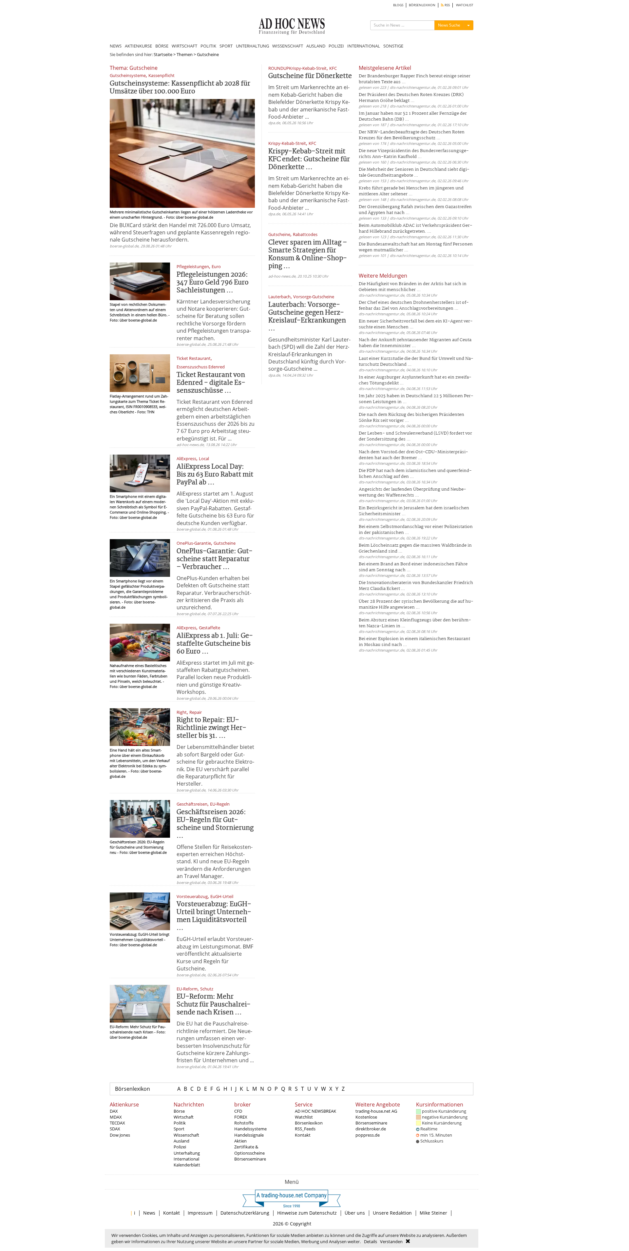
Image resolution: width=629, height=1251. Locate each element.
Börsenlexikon (132, 1088)
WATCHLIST (464, 5)
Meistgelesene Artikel (385, 67)
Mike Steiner (433, 1213)
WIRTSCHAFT (184, 46)
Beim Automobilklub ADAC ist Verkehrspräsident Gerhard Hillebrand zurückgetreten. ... (415, 228)
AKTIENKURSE (138, 46)
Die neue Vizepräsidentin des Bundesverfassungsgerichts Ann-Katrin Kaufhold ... (414, 153)
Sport (179, 1129)
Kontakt (303, 1135)
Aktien (240, 1141)
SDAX (115, 1129)
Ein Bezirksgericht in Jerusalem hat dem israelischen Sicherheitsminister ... (414, 511)
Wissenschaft (186, 1135)
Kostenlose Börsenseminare (371, 1120)
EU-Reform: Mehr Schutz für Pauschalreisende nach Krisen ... (214, 1004)
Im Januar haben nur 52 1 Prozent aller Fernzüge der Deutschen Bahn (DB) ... (413, 116)
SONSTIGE (393, 46)
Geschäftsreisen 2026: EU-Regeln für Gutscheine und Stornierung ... (215, 824)
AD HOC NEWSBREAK (315, 1111)
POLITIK (208, 46)
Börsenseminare (250, 1159)
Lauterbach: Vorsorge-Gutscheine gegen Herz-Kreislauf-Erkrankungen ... (307, 317)
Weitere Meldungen (383, 275)
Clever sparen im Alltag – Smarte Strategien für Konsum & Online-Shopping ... (307, 254)
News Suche (449, 25)
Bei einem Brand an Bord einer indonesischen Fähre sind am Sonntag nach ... (413, 567)
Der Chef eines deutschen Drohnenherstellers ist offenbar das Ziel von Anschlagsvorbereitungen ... (414, 305)
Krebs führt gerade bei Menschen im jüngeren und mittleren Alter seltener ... (411, 191)
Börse (179, 1111)
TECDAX (117, 1123)
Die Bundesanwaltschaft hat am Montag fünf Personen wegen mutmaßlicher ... (416, 247)
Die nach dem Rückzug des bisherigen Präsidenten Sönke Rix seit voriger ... (411, 417)
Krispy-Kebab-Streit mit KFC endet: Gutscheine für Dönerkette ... (309, 159)
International (186, 1159)
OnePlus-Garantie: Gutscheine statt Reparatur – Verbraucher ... (215, 559)
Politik (180, 1123)
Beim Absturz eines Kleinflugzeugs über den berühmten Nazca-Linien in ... (415, 623)
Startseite (163, 54)
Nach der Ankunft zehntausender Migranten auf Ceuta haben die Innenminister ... (415, 343)
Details (370, 1241)
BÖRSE (161, 46)
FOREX (240, 1117)
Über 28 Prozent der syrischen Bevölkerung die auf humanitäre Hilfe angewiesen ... (416, 604)
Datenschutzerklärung (244, 1213)
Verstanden (391, 1241)
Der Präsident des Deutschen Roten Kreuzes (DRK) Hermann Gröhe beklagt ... (411, 97)
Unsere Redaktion (392, 1213)
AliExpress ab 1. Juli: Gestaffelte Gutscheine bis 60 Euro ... (215, 644)
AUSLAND (315, 46)
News (149, 1213)
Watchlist (304, 1117)
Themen (185, 54)
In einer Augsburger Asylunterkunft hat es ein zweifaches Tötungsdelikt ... (415, 380)
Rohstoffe (244, 1123)
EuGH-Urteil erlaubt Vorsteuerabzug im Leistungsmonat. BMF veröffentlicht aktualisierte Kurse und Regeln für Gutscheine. (215, 953)
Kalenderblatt (187, 1165)
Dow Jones (120, 1135)
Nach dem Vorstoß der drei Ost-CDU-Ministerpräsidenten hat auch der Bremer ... (413, 455)
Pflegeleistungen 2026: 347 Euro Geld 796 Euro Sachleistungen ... (213, 282)
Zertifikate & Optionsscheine (249, 1150)
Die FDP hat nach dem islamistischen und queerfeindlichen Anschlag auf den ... (415, 473)
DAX (114, 1111)
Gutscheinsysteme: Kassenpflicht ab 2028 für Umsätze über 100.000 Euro (180, 87)
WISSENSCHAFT (287, 46)
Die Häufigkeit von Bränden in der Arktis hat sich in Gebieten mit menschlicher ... (413, 287)
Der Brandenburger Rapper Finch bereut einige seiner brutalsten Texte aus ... (414, 79)
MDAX (116, 1117)
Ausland (181, 1141)
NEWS (116, 46)
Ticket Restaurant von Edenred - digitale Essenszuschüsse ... (211, 383)
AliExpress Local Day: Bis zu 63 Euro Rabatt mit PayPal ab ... (215, 474)
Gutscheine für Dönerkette (310, 76)
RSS (447, 5)
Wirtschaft (184, 1117)
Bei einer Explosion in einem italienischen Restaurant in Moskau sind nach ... (414, 641)
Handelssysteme (250, 1129)
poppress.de (367, 1135)
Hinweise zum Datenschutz (307, 1213)
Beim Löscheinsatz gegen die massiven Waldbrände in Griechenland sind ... (415, 548)
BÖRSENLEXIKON (422, 5)
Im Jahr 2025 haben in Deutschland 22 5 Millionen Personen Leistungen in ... (416, 399)
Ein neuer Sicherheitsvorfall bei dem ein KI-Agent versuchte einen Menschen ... (416, 324)
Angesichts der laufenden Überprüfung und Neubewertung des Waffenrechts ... (412, 492)
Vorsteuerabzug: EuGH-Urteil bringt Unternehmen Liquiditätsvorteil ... (214, 916)
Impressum (200, 1213)
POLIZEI (336, 46)
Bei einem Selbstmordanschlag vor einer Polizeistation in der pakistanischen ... (416, 529)
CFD (238, 1111)
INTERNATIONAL (363, 46)
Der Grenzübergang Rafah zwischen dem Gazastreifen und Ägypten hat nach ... (415, 210)
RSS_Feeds (305, 1129)
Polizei (180, 1147)
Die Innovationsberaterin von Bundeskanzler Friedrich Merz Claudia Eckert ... (416, 585)
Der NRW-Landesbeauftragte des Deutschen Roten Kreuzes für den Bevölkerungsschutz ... (412, 135)
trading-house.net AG (376, 1111)
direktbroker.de (370, 1129)
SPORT (226, 46)
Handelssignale (249, 1135)
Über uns (355, 1213)
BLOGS (398, 5)
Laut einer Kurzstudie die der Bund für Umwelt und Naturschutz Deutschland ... (416, 361)
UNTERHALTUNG (252, 46)
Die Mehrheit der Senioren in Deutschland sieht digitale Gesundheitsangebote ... (414, 172)
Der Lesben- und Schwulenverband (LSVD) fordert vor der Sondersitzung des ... (415, 436)
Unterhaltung (187, 1153)
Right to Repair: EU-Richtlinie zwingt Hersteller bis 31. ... (211, 728)
